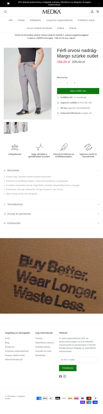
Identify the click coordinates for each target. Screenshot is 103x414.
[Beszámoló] (92, 11)
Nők (11, 20)
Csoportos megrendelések (59, 20)
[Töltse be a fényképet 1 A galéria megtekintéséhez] (28, 83)
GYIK (7, 338)
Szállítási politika (42, 347)
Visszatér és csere (43, 351)
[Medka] (51, 12)
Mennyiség (62, 77)
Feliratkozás (67, 368)
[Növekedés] (75, 83)
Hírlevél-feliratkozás (14, 359)
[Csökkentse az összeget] (60, 83)
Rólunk (72, 28)
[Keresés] (5, 11)
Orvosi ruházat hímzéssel (39, 28)
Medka (13, 396)
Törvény (38, 338)
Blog (7, 343)
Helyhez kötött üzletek (15, 355)
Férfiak (21, 20)
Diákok (60, 28)
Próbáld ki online (86, 20)
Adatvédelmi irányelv (44, 343)
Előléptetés (35, 20)
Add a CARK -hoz (78, 91)
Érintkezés (9, 347)
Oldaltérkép (40, 355)
